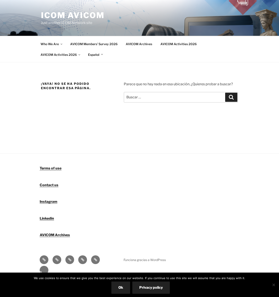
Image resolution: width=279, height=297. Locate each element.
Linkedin (47, 218)
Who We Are (50, 44)
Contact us (49, 185)
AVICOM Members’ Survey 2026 (93, 44)
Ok (120, 287)
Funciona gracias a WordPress (145, 260)
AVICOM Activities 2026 (178, 44)
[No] (273, 285)
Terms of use (50, 168)
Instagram (48, 202)
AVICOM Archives (139, 44)
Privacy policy (151, 287)
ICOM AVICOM (73, 15)
